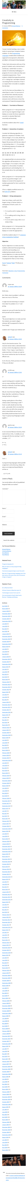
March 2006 (5, 1089)
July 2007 (4, 1049)
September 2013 (6, 877)
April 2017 (4, 816)
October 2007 (5, 1041)
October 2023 (5, 661)
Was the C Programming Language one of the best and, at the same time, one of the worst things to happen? (14, 575)
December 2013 (6, 871)
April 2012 (4, 912)
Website (4, 524)
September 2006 (6, 1074)
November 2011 (6, 922)
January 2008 (5, 1033)
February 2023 (5, 682)
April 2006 (4, 1087)
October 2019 (5, 758)
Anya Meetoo (5, 553)
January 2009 (5, 1003)
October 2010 (5, 950)
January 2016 (5, 844)
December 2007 (6, 1036)
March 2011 (5, 940)
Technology (5, 272)
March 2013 (5, 889)
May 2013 (4, 887)
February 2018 (5, 798)
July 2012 (4, 904)
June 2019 (4, 765)
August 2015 (5, 854)
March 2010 (5, 968)
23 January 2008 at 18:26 (15, 339)
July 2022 (4, 694)
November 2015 (6, 849)
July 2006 (4, 1079)
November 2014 (6, 861)
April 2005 (4, 1117)
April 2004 (4, 1147)
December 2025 (6, 613)
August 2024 (5, 646)
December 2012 (6, 894)
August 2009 (5, 985)
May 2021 (4, 720)
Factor (4, 263)
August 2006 (5, 1076)
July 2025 (4, 624)
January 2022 (5, 702)
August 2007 (5, 1046)
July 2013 (4, 882)
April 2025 (4, 631)
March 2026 (5, 608)
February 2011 (5, 942)
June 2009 (4, 990)
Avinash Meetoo (6, 549)
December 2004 (6, 1127)
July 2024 (4, 649)
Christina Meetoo (6, 551)
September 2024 (6, 644)
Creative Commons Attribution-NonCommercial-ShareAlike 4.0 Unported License (15, 1178)
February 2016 (5, 841)
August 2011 (5, 930)
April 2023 (4, 677)
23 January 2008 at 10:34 (15, 286)
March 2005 (5, 1119)
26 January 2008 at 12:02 (15, 372)
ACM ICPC (7, 192)
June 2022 (4, 697)
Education (11, 271)
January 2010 (5, 973)
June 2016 (4, 836)
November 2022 (6, 687)
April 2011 (4, 937)
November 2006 (6, 1069)
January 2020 (5, 755)
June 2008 (4, 1021)
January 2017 (5, 823)
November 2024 (6, 639)
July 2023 (4, 669)
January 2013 (5, 892)
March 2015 (5, 856)
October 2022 (5, 689)
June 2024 (4, 651)
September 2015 (6, 851)
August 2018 (5, 785)
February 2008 (5, 1031)
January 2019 (5, 778)
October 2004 (5, 1132)
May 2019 (4, 768)
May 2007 (4, 1054)
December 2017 (6, 801)
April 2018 (4, 796)
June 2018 (4, 791)
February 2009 (5, 1000)
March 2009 (5, 998)
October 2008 (5, 1011)
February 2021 (5, 727)
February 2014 (5, 869)
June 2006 (4, 1081)
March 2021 (5, 725)
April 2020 (4, 747)
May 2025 (4, 629)
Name (4, 508)
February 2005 (5, 1122)
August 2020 (5, 737)
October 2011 (5, 925)
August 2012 (5, 902)
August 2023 (5, 667)
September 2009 (6, 983)
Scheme (9, 263)
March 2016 (5, 839)
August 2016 (5, 831)
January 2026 (5, 611)
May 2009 (4, 993)
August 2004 (5, 1137)
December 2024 (6, 636)
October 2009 (5, 980)
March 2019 (5, 773)
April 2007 (4, 1056)
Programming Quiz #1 (8, 564)
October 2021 (5, 710)
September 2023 (6, 664)
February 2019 (5, 775)
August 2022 (5, 692)
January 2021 (5, 730)
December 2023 (6, 659)
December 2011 (6, 920)
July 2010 (4, 957)
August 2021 (5, 715)
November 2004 (6, 1130)
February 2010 (5, 970)
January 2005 (5, 1124)
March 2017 (5, 818)
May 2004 (4, 1145)
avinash (10, 337)
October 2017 (5, 803)
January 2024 (5, 656)
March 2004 (5, 1150)
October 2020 (5, 732)
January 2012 (5, 917)
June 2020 (4, 742)
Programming (21, 271)
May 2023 (4, 674)
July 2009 (4, 988)
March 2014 (5, 866)
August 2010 (5, 955)
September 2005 (6, 1104)
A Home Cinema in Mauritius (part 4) (11, 590)
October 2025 (5, 618)
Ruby (13, 263)
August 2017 (5, 808)
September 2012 (6, 899)
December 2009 (6, 975)
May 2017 (4, 813)
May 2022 (4, 699)
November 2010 (6, 947)
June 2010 (4, 960)
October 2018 (5, 783)
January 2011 (5, 945)
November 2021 (6, 707)
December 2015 (6, 846)
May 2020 (4, 745)
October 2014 (5, 864)
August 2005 (5, 1107)
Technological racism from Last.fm (11, 593)
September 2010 (6, 952)
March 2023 (5, 679)
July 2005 (4, 1109)
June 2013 (4, 884)
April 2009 (4, 995)
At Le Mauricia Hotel (7, 587)
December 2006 (6, 1066)
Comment (5, 489)
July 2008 (4, 1018)
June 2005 (4, 1112)
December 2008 (6, 1006)
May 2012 (4, 909)
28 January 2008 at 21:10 (15, 454)
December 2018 (6, 780)
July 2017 (4, 811)
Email (4, 516)
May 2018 (4, 793)
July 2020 (4, 740)
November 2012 (6, 897)
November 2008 (6, 1008)
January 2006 (5, 1094)
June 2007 (4, 1051)
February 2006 (5, 1092)
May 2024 (4, 654)
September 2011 (6, 927)
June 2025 (4, 626)
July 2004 (4, 1140)
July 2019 (4, 763)
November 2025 (6, 616)
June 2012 (4, 907)
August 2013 (5, 879)
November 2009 (6, 978)
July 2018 (4, 788)
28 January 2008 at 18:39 (15, 427)
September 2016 (6, 828)
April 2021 (4, 722)
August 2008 (5, 1016)
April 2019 (4, 770)
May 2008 (4, 1023)
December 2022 (6, 684)
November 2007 (6, 1038)
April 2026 (4, 606)
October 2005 (5, 1102)
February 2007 (5, 1061)
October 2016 (5, 826)
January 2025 (5, 634)
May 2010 (4, 963)
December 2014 (6, 859)
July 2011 (4, 932)
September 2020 (6, 735)
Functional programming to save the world (13, 571)
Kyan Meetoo (5, 554)
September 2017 (6, 806)
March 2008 (5, 1028)
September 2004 (6, 1135)
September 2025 (6, 621)
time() (22, 122)
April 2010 (4, 965)
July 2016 (4, 834)
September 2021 (6, 712)
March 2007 (5, 1059)
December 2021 (6, 704)
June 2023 (4, 672)
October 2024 (5, 641)
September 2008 (6, 1013)
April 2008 (4, 1026)
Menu (15, 12)
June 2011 (4, 935)
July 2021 (4, 717)
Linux (15, 271)
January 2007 (5, 1064)
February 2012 (5, 914)
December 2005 (6, 1097)
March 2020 (5, 750)
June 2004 (4, 1142)
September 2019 (6, 760)
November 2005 (6, 1099)
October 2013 (5, 874)
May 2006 (4, 1084)
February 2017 (5, 821)
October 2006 (5, 1071)
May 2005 (4, 1114)
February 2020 (5, 753)
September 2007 (6, 1044)
